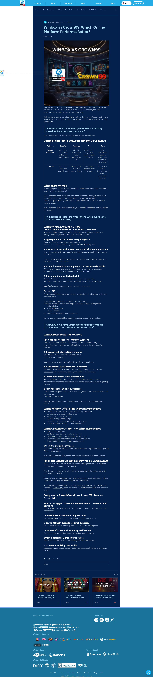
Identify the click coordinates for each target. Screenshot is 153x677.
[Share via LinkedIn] (53, 559)
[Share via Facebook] (44, 559)
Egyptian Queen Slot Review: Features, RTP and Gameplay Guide (46, 596)
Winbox (59, 10)
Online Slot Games (48, 10)
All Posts (37, 10)
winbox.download (72, 676)
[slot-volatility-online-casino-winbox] (76, 585)
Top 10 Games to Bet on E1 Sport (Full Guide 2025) (105, 596)
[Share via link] (57, 559)
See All (116, 574)
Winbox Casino (81, 10)
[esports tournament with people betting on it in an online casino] (105, 585)
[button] (83, 3)
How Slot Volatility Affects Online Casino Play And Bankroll (75, 596)
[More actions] (108, 22)
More (101, 10)
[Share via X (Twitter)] (49, 559)
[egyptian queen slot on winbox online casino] (48, 585)
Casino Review (69, 10)
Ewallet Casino (93, 10)
